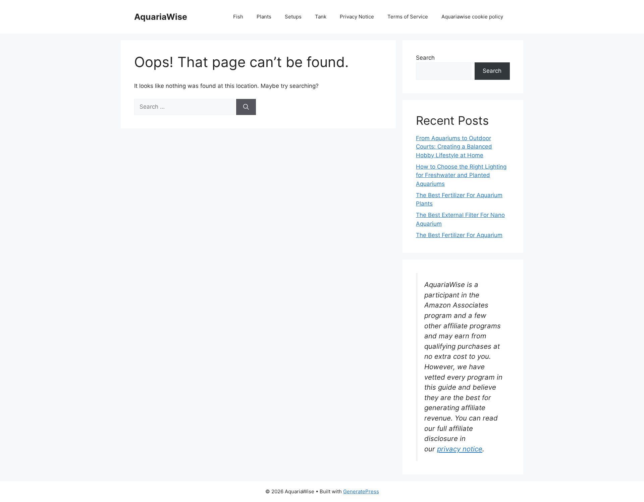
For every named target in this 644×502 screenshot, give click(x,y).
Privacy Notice (357, 16)
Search (425, 57)
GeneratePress (361, 491)
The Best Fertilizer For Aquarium (459, 235)
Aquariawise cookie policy (472, 16)
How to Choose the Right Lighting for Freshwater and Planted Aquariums (461, 175)
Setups (293, 16)
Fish (238, 16)
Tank (320, 16)
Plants (264, 16)
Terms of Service (407, 16)
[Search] (246, 107)
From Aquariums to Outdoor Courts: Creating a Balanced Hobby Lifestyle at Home (454, 147)
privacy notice (459, 449)
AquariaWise (160, 17)
